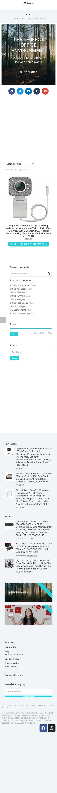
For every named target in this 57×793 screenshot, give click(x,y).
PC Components (18, 309)
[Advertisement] (28, 399)
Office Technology (19, 303)
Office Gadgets (17, 299)
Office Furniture (17, 295)
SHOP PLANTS (28, 72)
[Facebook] (43, 728)
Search (48, 274)
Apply (14, 358)
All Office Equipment (20, 285)
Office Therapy (17, 306)
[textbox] (31, 352)
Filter (14, 334)
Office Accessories (19, 289)
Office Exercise (17, 292)
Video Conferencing (20, 313)
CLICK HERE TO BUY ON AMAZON (28, 244)
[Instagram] (51, 728)
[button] (28, 3)
